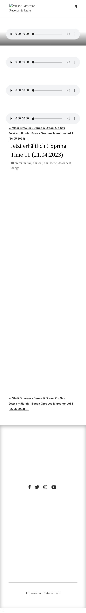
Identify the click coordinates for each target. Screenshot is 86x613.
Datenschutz (51, 593)
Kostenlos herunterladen (41, 255)
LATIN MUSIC (55, 518)
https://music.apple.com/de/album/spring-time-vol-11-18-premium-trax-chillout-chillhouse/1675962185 (41, 237)
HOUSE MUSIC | (34, 518)
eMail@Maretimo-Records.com (43, 575)
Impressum (33, 593)
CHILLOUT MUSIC (30, 515)
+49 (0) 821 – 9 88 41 (43, 570)
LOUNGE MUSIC (57, 515)
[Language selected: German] (43, 610)
